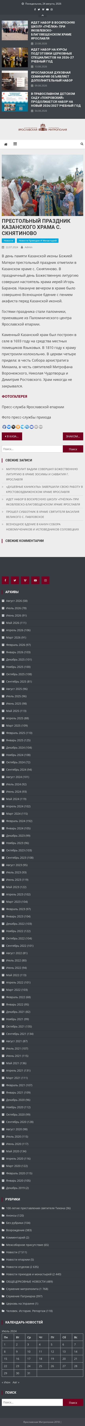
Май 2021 (12, 1063)
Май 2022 (12, 975)
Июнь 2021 (13, 1056)
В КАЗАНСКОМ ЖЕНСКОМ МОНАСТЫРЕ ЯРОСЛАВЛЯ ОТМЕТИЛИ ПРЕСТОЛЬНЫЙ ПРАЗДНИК (14, 436)
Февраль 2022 (15, 997)
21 (75, 1359)
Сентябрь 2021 (16, 1034)
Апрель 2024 (14, 806)
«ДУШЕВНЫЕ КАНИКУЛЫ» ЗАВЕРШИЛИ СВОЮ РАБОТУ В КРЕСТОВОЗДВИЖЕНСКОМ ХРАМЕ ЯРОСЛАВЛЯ (44, 489)
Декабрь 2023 (15, 835)
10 (28, 1351)
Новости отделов (17, 1267)
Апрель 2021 (14, 1070)
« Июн (6, 1382)
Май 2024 (12, 799)
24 (28, 1366)
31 (28, 1373)
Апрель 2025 (14, 718)
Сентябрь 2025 (16, 681)
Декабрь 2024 (15, 747)
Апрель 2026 (14, 630)
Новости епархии (18, 1259)
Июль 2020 (13, 1136)
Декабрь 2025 (15, 659)
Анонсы (11, 1215)
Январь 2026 (14, 652)
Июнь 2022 (13, 968)
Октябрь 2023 (15, 850)
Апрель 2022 (14, 982)
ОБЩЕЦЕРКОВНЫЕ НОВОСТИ (26, 1281)
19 (52, 1359)
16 (17, 1359)
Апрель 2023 (14, 894)
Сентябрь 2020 (16, 1122)
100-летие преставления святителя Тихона (35, 1208)
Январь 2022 (14, 1004)
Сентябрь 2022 (16, 946)
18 (40, 1359)
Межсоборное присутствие (24, 1245)
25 (40, 1366)
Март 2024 (13, 813)
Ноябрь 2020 (14, 1107)
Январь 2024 (14, 828)
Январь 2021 (14, 1092)
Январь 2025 (14, 740)
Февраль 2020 (15, 1173)
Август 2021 (14, 1041)
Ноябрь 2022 (14, 931)
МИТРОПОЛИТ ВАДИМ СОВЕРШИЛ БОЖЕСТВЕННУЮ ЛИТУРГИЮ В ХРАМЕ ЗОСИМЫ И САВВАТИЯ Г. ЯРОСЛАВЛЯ (42, 474)
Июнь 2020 (13, 1144)
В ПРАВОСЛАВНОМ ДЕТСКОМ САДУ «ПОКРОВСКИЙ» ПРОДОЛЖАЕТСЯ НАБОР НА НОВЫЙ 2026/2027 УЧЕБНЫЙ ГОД (56, 100)
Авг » (16, 1382)
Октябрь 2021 (15, 1026)
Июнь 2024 (13, 791)
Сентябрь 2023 (16, 857)
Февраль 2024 (15, 821)
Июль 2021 (13, 1048)
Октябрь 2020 (15, 1114)
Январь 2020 (14, 1180)
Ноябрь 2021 (14, 1019)
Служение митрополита (22, 1289)
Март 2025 (13, 725)
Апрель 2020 (14, 1158)
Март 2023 (13, 902)
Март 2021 (13, 1078)
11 (40, 1351)
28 (75, 1366)
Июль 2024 (13, 784)
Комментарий (15, 1237)
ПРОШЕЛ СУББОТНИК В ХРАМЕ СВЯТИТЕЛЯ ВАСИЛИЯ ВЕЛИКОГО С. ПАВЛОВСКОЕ (42, 514)
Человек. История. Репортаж (25, 1311)
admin (28, 247)
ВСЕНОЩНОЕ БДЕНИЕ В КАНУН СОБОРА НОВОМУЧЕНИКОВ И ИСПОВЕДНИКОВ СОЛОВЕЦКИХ (42, 526)
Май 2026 (12, 623)
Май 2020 (12, 1151)
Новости (8, 240)
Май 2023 (12, 887)
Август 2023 (14, 865)
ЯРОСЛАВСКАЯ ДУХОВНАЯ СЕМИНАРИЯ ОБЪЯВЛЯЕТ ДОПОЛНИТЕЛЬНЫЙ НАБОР (52, 76)
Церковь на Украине (20, 1303)
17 (28, 1359)
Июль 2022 (13, 960)
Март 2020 (13, 1166)
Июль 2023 (13, 872)
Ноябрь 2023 (14, 843)
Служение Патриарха (20, 1296)
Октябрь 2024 (15, 762)
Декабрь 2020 (15, 1100)
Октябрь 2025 (15, 674)
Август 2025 (14, 689)
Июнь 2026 (13, 615)
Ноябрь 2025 (14, 667)
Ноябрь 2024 (14, 755)
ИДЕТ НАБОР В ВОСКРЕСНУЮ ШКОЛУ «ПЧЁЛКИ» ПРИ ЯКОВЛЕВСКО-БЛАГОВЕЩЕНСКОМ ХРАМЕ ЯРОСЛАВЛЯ (53, 30)
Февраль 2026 (15, 645)
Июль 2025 (13, 696)
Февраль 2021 (15, 1085)
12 (52, 1351)
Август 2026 (14, 601)
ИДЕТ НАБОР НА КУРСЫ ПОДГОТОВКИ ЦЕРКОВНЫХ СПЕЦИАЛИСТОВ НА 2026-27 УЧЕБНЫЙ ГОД (52, 55)
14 (75, 1351)
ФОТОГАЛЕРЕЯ (14, 396)
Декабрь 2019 (15, 1188)
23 (17, 1366)
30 (17, 1373)
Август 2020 (14, 1129)
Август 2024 (14, 777)
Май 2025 (12, 711)
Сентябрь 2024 (16, 769)
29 (5, 1373)
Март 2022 (13, 990)
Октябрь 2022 (15, 938)
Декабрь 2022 (15, 924)
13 (64, 1351)
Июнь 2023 (13, 880)
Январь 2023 (14, 916)
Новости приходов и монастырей (38, 240)
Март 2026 (13, 637)
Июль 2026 (13, 608)
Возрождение (15, 1230)
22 (5, 1366)
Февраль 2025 (15, 733)
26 (52, 1366)
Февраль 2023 (15, 909)
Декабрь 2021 (15, 1012)
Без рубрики (14, 1223)
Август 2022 (14, 953)
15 (5, 1359)
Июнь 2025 (13, 703)
